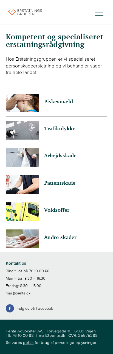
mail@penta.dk (18, 293)
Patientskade (59, 183)
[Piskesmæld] (22, 110)
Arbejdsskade (60, 155)
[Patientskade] (22, 192)
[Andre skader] (22, 246)
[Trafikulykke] (22, 137)
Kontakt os (16, 263)
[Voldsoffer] (22, 219)
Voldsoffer (56, 210)
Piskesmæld (58, 101)
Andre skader (60, 237)
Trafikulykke (59, 128)
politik (28, 342)
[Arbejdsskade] (22, 165)
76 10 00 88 (39, 271)
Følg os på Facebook (35, 308)
